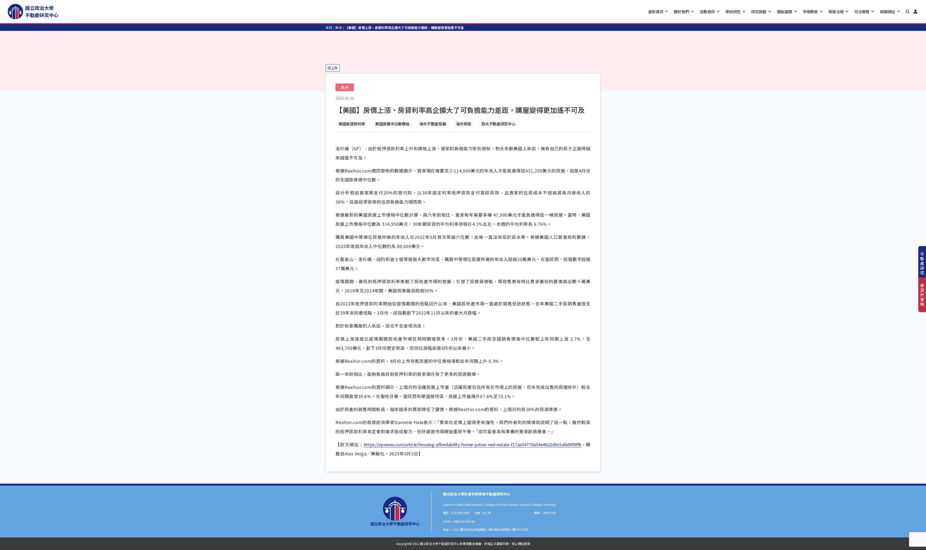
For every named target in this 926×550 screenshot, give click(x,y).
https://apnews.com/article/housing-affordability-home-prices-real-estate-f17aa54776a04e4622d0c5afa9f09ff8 (472, 444)
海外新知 (463, 124)
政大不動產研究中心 (498, 124)
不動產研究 (922, 263)
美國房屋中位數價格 (392, 124)
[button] (908, 11)
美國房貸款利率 (352, 124)
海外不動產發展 (432, 124)
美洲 (338, 27)
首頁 (329, 27)
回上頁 (333, 67)
